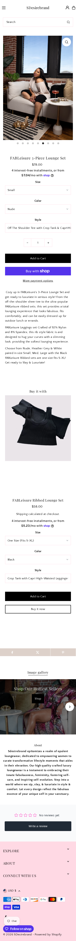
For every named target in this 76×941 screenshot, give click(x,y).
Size (38, 182)
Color (38, 200)
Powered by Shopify (48, 934)
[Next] (69, 706)
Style (38, 219)
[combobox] (38, 22)
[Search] (68, 22)
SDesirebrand (38, 7)
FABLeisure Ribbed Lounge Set (38, 500)
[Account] (67, 7)
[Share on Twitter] (37, 652)
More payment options (38, 280)
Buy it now (38, 609)
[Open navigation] (8, 7)
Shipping (22, 514)
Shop (38, 698)
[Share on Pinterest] (63, 652)
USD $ (12, 890)
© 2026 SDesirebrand (17, 934)
